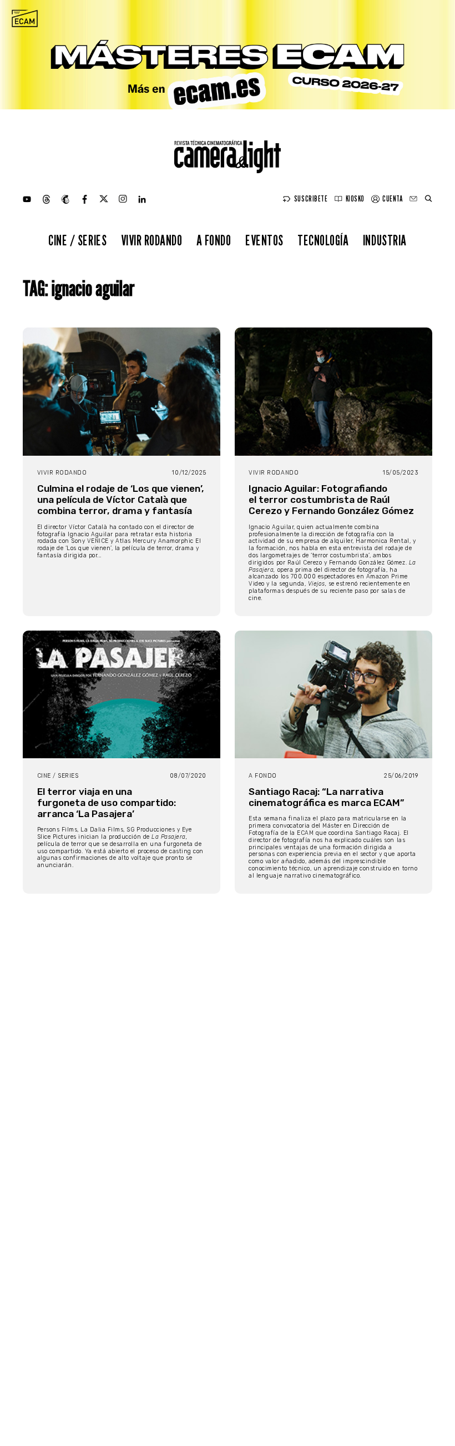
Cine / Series (77, 240)
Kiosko (355, 198)
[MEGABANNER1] (227, 54)
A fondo (213, 240)
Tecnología (322, 240)
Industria (385, 240)
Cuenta (392, 198)
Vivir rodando (152, 240)
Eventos (264, 240)
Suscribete (310, 198)
